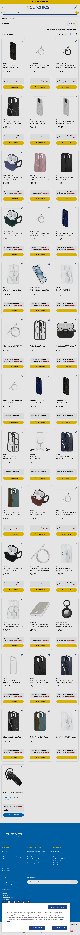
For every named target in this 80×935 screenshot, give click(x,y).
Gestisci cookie (38, 928)
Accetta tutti (61, 927)
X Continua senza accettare (58, 907)
